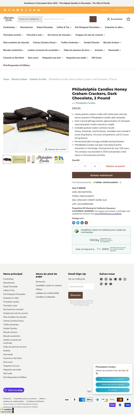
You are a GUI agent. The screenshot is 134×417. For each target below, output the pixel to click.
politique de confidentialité (47, 293)
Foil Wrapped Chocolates (87, 27)
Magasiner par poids (76, 57)
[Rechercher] (93, 19)
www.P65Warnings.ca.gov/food (108, 213)
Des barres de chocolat (59, 34)
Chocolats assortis (12, 34)
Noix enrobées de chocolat (16, 42)
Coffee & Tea (63, 27)
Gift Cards (97, 57)
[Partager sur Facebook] (73, 222)
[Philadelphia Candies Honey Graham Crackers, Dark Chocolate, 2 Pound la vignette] (7, 159)
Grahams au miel (38, 79)
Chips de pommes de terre (77, 50)
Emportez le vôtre (114, 27)
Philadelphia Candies (85, 103)
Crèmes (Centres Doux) (44, 42)
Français (104, 10)
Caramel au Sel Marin (13, 57)
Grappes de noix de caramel (89, 34)
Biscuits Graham (111, 42)
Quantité (76, 160)
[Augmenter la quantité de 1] (95, 166)
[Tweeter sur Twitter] (77, 222)
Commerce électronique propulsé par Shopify (20, 407)
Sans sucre (33, 57)
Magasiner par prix (51, 57)
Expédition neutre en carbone (49, 285)
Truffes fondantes (70, 42)
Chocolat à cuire (35, 34)
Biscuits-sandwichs (13, 50)
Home (6, 79)
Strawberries (26, 27)
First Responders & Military (16, 65)
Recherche (40, 281)
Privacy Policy (85, 303)
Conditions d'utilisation (45, 297)
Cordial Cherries (91, 42)
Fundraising (9, 27)
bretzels (99, 50)
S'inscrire (75, 295)
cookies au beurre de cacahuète (43, 50)
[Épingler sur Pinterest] (86, 222)
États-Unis (121, 10)
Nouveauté (113, 50)
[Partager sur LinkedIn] (82, 222)
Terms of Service (79, 305)
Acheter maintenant (101, 175)
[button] (7, 410)
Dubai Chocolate (45, 27)
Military (39, 289)
